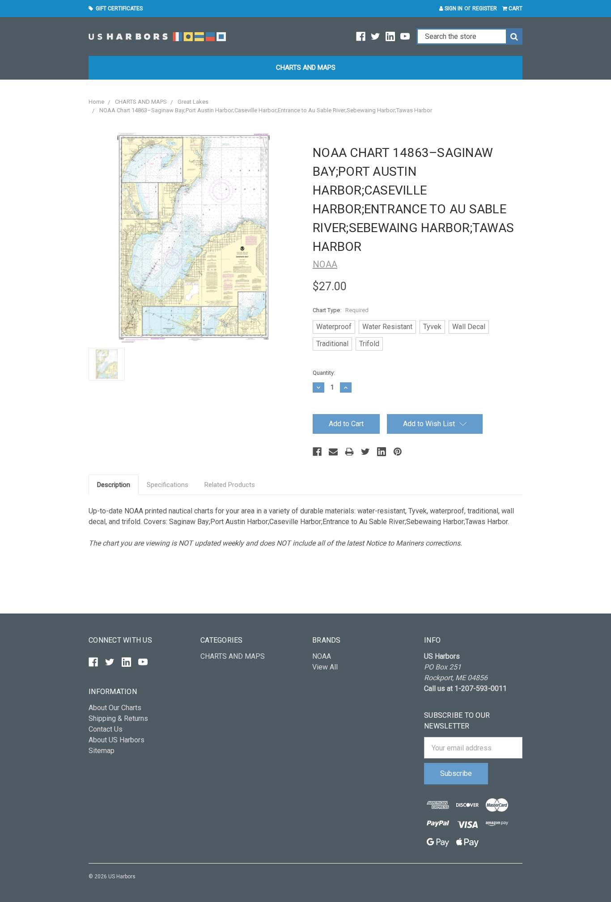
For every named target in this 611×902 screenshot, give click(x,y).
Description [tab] (113, 485)
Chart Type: (341, 310)
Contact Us (106, 729)
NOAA (321, 656)
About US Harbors (116, 740)
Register (484, 8)
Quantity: (324, 372)
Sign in (452, 8)
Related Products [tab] (229, 485)
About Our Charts (115, 707)
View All (325, 667)
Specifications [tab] (167, 485)
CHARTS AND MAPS (305, 68)
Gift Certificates (118, 8)
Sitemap (102, 750)
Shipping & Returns (118, 718)
